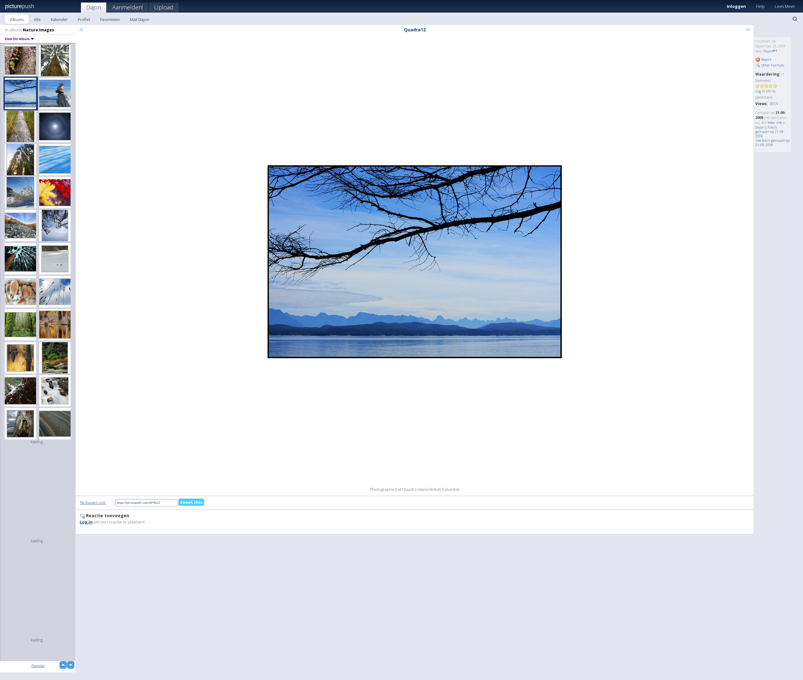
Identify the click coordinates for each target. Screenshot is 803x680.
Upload (163, 7)
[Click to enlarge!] (414, 262)
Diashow (37, 665)
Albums (17, 19)
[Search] (795, 19)
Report (765, 59)
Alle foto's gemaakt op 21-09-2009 (772, 142)
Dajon (93, 7)
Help (760, 6)
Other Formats (772, 65)
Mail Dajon (139, 19)
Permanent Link (92, 502)
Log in (760, 91)
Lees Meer (785, 6)
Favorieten (110, 19)
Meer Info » (776, 122)
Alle (37, 19)
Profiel (84, 19)
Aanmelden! (127, 7)
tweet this (191, 502)
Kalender (59, 19)
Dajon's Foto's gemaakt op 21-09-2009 (770, 131)
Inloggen (736, 6)
